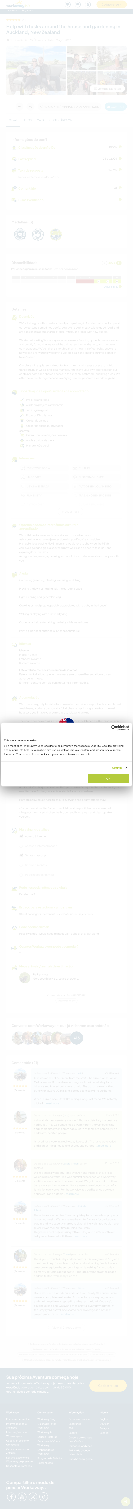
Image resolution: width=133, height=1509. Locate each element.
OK (108, 778)
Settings (117, 767)
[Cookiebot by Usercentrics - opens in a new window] (114, 727)
